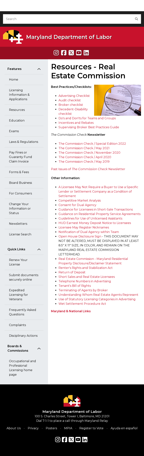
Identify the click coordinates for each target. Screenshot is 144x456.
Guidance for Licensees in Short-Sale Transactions (95, 209)
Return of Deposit (72, 272)
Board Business (20, 183)
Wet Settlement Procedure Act (82, 303)
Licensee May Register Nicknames (83, 227)
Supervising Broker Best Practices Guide (88, 127)
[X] (71, 52)
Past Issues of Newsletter (88, 169)
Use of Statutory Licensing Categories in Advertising (97, 299)
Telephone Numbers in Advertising (84, 281)
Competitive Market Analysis (79, 200)
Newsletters (18, 223)
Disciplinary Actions (23, 335)
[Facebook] (63, 52)
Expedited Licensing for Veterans (18, 294)
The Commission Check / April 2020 (84, 157)
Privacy (33, 428)
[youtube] (78, 52)
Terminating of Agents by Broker (83, 290)
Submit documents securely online (23, 277)
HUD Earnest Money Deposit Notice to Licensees (94, 223)
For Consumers (20, 193)
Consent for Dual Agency (77, 205)
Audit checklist (69, 100)
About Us (14, 428)
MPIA (68, 428)
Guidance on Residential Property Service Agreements (99, 214)
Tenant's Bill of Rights (74, 286)
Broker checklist (70, 105)
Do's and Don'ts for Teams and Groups (87, 118)
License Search (20, 234)
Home (13, 79)
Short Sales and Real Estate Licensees (86, 277)
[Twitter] (71, 440)
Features (15, 69)
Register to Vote (91, 428)
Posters (51, 428)
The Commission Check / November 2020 (89, 152)
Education (17, 120)
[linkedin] (86, 52)
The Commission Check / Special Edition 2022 (92, 143)
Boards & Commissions (18, 348)
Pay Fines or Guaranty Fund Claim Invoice (20, 157)
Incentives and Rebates (76, 123)
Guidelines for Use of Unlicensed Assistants (90, 218)
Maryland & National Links (71, 311)
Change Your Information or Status (20, 208)
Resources (17, 110)
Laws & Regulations (23, 142)
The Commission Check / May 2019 (84, 161)
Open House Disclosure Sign (79, 236)
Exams (14, 131)
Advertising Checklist (74, 96)
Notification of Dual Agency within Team (88, 232)
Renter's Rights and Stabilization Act (85, 268)
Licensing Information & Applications (19, 94)
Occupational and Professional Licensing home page (22, 367)
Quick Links (16, 249)
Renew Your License (18, 262)
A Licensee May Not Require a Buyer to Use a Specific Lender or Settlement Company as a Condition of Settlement (98, 191)
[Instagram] (56, 52)
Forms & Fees (19, 172)
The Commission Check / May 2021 (84, 148)
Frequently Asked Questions (22, 312)
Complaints (17, 325)
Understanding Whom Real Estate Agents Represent (98, 295)
